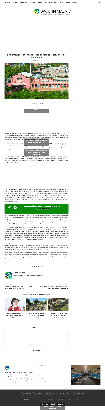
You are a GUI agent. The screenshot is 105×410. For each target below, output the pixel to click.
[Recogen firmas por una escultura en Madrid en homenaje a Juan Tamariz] (15, 304)
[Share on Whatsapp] (36, 103)
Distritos (7, 2)
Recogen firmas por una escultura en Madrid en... (14, 314)
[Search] (96, 2)
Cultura (39, 2)
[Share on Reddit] (34, 103)
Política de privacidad (63, 400)
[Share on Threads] (40, 103)
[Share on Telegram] (38, 103)
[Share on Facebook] (30, 103)
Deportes (32, 2)
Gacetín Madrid (19, 272)
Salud (61, 2)
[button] (6, 309)
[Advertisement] (52, 35)
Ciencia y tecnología (50, 2)
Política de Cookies (76, 400)
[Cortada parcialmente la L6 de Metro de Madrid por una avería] (85, 375)
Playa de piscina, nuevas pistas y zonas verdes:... (59, 314)
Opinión (74, 2)
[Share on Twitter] (32, 103)
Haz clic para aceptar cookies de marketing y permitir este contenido (36, 109)
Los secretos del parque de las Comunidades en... (37, 314)
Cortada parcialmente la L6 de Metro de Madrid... (85, 379)
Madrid (15, 2)
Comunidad (23, 2)
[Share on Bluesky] (42, 103)
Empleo (68, 2)
